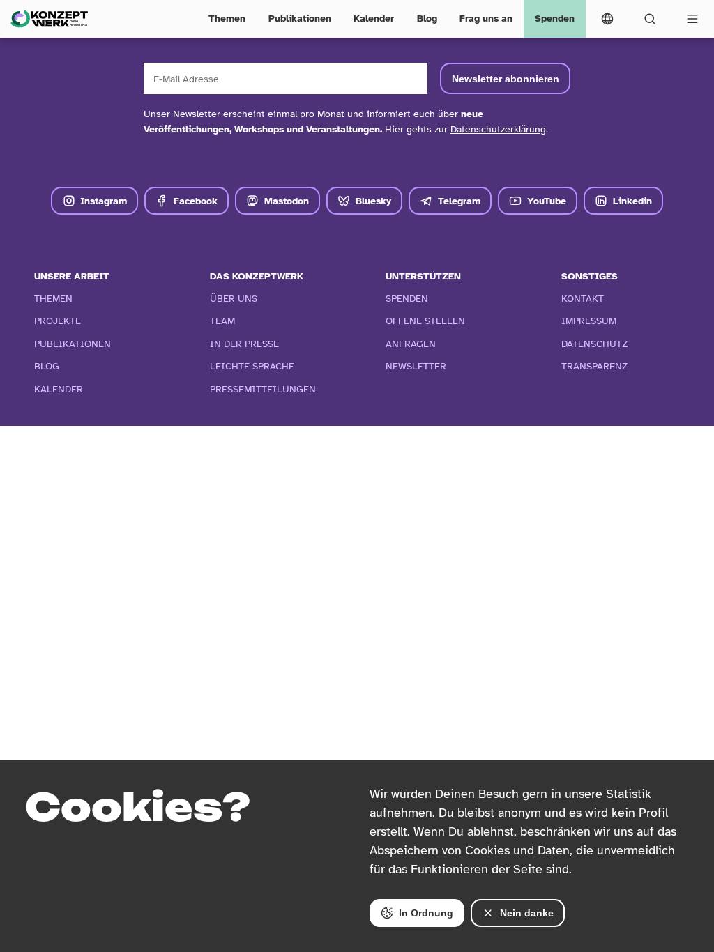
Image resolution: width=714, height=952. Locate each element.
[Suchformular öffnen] (650, 19)
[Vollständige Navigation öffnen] (692, 19)
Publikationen (299, 18)
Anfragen (411, 343)
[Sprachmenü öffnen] (607, 19)
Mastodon (286, 200)
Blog (427, 18)
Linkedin (632, 200)
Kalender (374, 18)
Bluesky (373, 200)
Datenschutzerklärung (498, 129)
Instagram (103, 200)
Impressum (588, 320)
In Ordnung (426, 913)
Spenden (555, 18)
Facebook (196, 200)
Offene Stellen (425, 320)
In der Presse (244, 343)
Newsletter (416, 366)
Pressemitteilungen (263, 389)
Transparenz (594, 366)
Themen (226, 18)
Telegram (459, 200)
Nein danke (527, 913)
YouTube (546, 200)
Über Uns (233, 298)
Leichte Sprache (252, 366)
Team (222, 320)
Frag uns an (485, 18)
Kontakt (582, 298)
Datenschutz (594, 343)
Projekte (57, 320)
